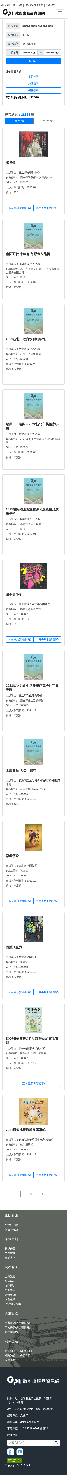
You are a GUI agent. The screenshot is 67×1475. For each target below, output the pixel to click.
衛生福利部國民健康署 (32, 1048)
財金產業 (10, 1299)
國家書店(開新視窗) (19, 207)
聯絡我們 (50, 5)
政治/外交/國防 (13, 1304)
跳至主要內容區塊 (9, 1)
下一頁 (40, 1194)
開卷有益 (11, 1267)
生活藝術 (10, 1281)
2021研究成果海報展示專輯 (26, 1130)
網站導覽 (5, 5)
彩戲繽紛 (12, 856)
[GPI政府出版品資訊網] (24, 12)
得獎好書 (10, 1248)
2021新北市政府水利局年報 (26, 339)
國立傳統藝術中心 (29, 172)
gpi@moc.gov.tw (29, 1422)
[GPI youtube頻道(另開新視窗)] (20, 1451)
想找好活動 (11, 1225)
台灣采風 (10, 1276)
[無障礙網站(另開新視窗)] (14, 1460)
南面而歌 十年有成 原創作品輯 (28, 254)
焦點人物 (10, 1257)
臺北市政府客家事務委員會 (34, 604)
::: (3, 107)
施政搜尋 (33, 83)
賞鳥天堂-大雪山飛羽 (21, 770)
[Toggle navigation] (59, 12)
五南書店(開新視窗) (47, 207)
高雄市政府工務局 (29, 519)
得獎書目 (25, 1355)
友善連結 (10, 1360)
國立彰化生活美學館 (30, 695)
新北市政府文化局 (29, 434)
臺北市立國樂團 (28, 865)
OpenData (26, 1350)
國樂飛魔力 (14, 947)
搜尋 (35, 61)
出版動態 (11, 1215)
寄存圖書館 (11, 1332)
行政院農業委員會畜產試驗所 (36, 1139)
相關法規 (10, 1355)
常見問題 (10, 1350)
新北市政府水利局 (29, 349)
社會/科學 (10, 1294)
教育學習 (10, 1290)
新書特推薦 (11, 1229)
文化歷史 (10, 1285)
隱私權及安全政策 (34, 5)
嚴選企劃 (11, 1239)
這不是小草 (14, 594)
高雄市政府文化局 (29, 263)
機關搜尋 (33, 90)
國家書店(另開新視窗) (17, 1322)
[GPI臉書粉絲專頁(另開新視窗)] (11, 1451)
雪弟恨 (11, 162)
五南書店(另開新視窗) (17, 1327)
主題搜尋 (33, 76)
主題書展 (10, 1253)
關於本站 (17, 5)
